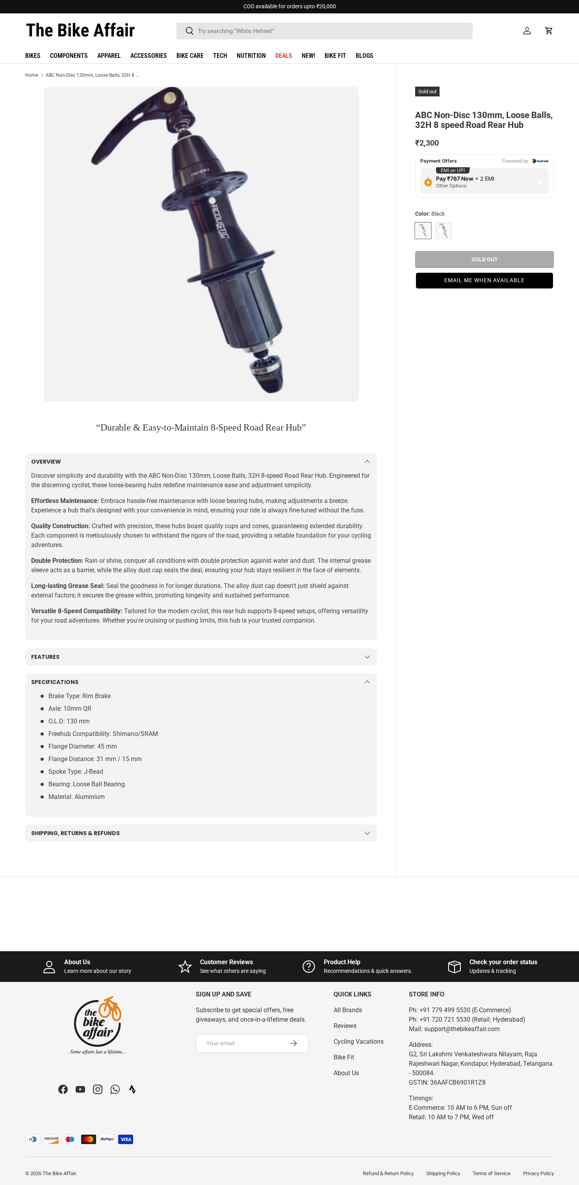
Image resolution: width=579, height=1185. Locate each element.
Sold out (484, 259)
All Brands (348, 1010)
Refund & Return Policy (388, 1173)
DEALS (283, 55)
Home (31, 75)
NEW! (308, 55)
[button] (549, 30)
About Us (346, 1073)
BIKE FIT (335, 55)
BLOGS (364, 55)
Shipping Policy (443, 1173)
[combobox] (324, 30)
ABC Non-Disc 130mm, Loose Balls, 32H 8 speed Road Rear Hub (93, 75)
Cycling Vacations (359, 1041)
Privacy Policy (538, 1173)
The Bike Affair (59, 1173)
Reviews (345, 1026)
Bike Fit (344, 1057)
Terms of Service (491, 1173)
